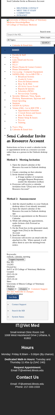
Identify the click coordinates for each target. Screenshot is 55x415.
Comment (35, 289)
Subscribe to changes (24, 291)
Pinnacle (16, 99)
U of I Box (17, 114)
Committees (23, 13)
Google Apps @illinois (23, 78)
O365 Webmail (19, 121)
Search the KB (18, 311)
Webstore (17, 135)
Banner (15, 50)
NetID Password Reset (23, 92)
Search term (45, 32)
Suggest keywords (16, 259)
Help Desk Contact (27, 8)
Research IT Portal (21, 106)
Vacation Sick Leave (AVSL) (25, 128)
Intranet (22, 15)
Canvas (15, 57)
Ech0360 (16, 71)
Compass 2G (18, 64)
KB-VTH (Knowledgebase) (24, 85)
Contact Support (19, 304)
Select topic (45, 37)
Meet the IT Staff (26, 10)
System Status (18, 317)
